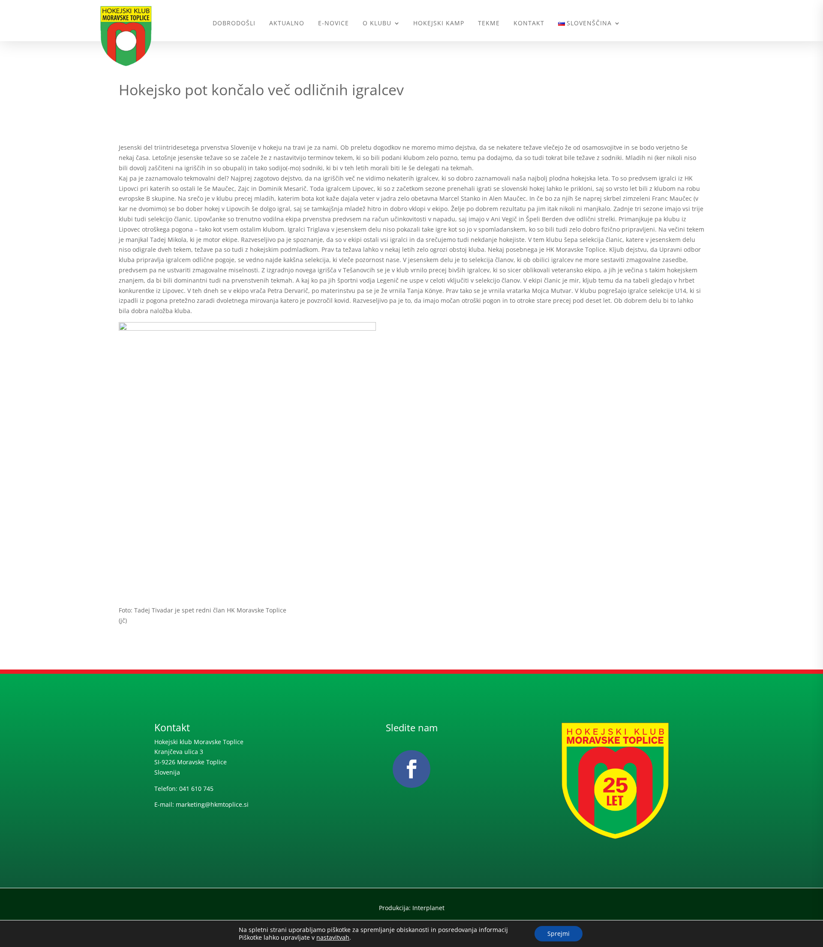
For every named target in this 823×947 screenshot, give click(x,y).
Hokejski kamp (438, 23)
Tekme (489, 23)
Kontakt (529, 23)
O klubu (377, 23)
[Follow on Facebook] (411, 769)
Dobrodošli (234, 23)
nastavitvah (332, 937)
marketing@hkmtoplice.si (212, 804)
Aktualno (286, 23)
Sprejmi (558, 933)
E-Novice (333, 23)
